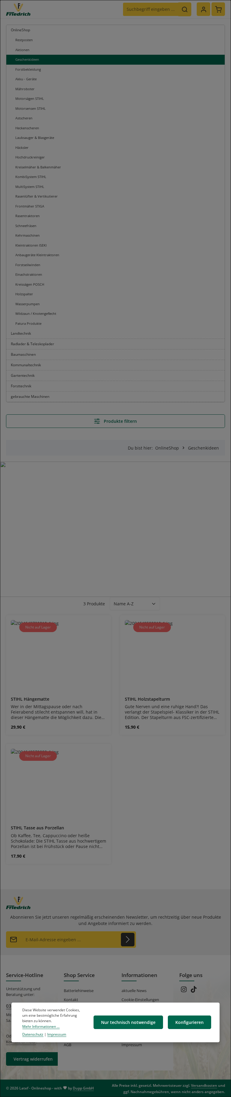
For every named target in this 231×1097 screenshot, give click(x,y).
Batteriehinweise (79, 990)
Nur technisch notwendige (128, 1022)
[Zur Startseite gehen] (18, 9)
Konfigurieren (189, 1022)
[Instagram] (184, 991)
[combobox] (151, 9)
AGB (67, 1044)
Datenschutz (32, 1034)
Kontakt (71, 999)
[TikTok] (193, 991)
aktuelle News (134, 990)
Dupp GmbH (83, 1088)
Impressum (132, 1044)
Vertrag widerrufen (33, 1059)
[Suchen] (184, 9)
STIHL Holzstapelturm (147, 699)
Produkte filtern (120, 421)
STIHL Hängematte (30, 699)
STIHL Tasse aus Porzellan (37, 828)
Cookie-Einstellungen (140, 999)
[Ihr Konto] (203, 9)
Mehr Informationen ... (41, 1026)
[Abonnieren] (127, 939)
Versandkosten (204, 1085)
